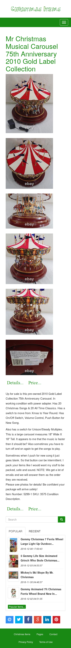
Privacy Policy (26, 641)
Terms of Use (46, 641)
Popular (15, 531)
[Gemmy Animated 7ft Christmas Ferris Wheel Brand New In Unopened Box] (13, 592)
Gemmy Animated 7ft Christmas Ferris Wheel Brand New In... (41, 591)
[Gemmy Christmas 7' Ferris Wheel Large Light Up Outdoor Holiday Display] (13, 542)
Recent (35, 531)
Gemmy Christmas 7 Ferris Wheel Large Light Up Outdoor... (42, 541)
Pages (40, 634)
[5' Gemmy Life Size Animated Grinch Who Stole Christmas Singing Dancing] (13, 559)
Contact (53, 634)
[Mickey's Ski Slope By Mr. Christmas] (13, 576)
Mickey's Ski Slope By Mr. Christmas (37, 575)
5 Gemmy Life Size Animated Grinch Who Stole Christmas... (40, 558)
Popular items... (17, 606)
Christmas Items (22, 634)
